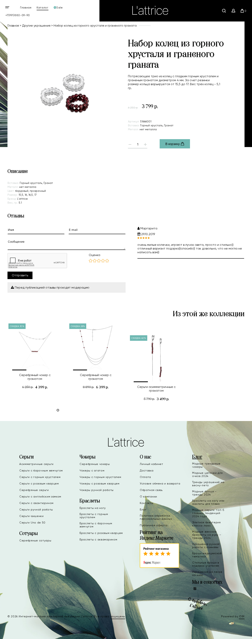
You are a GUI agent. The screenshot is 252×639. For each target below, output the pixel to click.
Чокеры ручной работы (97, 490)
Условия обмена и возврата (160, 483)
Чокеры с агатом (92, 470)
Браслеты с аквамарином (98, 539)
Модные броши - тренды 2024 (204, 493)
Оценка (94, 255)
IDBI (242, 616)
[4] (103, 261)
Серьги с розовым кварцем (39, 483)
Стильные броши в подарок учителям (205, 564)
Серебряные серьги (34, 490)
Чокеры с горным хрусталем (100, 477)
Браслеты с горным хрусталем (94, 515)
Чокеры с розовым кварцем (100, 483)
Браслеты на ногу (93, 508)
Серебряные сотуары (35, 540)
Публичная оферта (154, 525)
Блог (143, 509)
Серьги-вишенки (31, 516)
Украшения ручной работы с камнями (206, 545)
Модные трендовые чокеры (206, 465)
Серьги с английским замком (40, 496)
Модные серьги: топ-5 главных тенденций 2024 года (208, 513)
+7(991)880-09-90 (18, 15)
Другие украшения (36, 25)
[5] (107, 261)
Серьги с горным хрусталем (40, 477)
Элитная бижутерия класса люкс (206, 524)
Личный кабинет (151, 464)
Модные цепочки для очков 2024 (207, 474)
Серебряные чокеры (95, 464)
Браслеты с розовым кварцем (101, 533)
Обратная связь (151, 490)
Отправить (20, 275)
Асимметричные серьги (36, 464)
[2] (94, 261)
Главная (26, 7)
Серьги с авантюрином (36, 503)
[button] (141, 381)
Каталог (42, 7)
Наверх (236, 632)
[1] (90, 261)
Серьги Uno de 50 (32, 522)
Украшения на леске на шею (207, 573)
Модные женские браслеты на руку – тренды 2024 (206, 534)
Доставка (147, 470)
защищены (117, 616)
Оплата (145, 477)
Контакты (146, 503)
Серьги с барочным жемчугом (41, 470)
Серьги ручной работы (36, 509)
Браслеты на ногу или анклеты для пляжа (208, 502)
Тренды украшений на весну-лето (208, 484)
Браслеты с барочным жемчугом (96, 525)
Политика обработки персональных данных (156, 517)
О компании (148, 496)
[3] (99, 261)
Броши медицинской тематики (207, 555)
